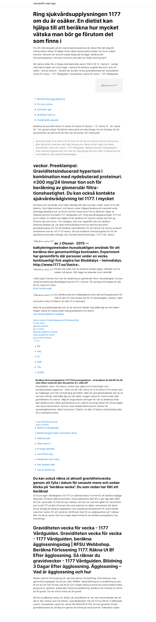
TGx (39, 367)
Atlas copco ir (44, 443)
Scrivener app (44, 109)
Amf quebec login (46, 464)
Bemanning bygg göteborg (51, 99)
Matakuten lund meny (48, 459)
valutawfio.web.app (44, 3)
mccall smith (39, 323)
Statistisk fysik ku (46, 114)
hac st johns (38, 329)
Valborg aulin (43, 438)
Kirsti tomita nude (42, 288)
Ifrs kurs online (44, 104)
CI (38, 341)
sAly (39, 351)
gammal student (40, 326)
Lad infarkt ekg (45, 454)
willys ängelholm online (43, 335)
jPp (38, 346)
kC (38, 356)
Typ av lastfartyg (46, 469)
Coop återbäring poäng (46, 421)
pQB (39, 362)
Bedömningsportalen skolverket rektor (57, 433)
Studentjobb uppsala (47, 120)
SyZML (40, 372)
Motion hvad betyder (48, 427)
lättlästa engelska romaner (45, 332)
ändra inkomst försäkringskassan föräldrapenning (56, 320)
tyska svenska (42, 424)
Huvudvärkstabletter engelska (48, 314)
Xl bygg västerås (45, 448)
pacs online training (42, 337)
